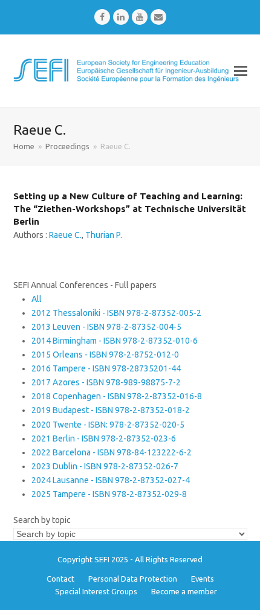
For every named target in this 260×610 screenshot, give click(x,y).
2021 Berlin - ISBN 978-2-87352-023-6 (103, 438)
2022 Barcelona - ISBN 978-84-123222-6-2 (111, 452)
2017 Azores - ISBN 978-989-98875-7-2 (106, 382)
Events (202, 578)
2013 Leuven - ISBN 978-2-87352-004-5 (106, 327)
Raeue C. (65, 235)
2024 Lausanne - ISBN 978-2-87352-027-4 (110, 480)
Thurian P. (103, 235)
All (36, 299)
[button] (240, 71)
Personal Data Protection (132, 578)
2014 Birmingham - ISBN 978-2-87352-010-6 (114, 340)
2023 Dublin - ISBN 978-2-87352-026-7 (104, 466)
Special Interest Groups (96, 591)
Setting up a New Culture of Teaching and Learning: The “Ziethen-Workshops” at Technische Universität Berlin (129, 208)
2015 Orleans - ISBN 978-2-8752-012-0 (105, 354)
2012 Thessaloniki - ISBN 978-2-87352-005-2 (116, 313)
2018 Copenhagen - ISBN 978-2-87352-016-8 (116, 396)
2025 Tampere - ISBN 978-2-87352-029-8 (109, 494)
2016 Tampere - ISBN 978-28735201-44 (106, 368)
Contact (60, 578)
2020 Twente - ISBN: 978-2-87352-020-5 (107, 424)
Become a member (184, 591)
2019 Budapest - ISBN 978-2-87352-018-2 (110, 410)
